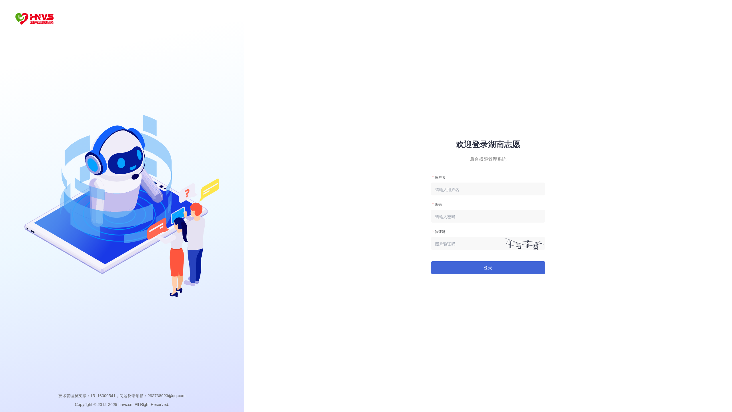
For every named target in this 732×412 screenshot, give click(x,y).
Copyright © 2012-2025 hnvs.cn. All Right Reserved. (122, 404)
